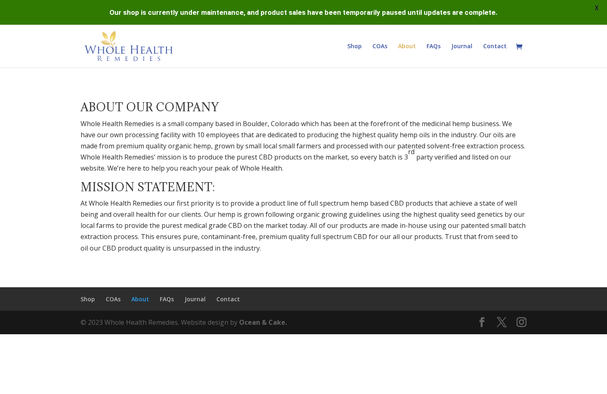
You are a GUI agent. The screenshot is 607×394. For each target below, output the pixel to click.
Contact (495, 46)
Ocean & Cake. (263, 322)
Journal (461, 46)
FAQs (434, 46)
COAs (379, 46)
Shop (354, 46)
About (407, 46)
